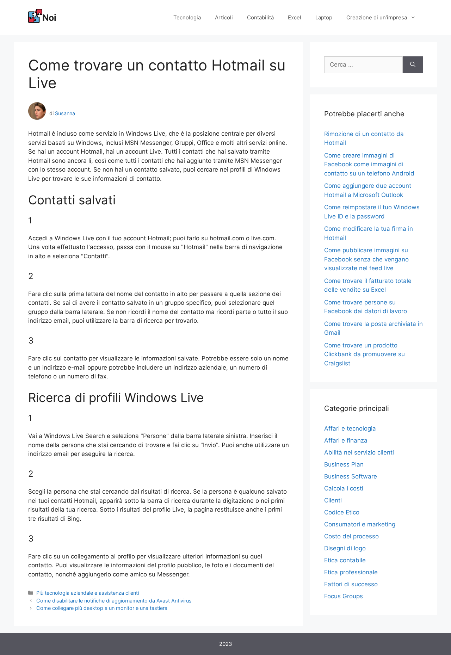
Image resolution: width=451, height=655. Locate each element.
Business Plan (344, 464)
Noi (49, 17)
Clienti (333, 500)
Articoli (224, 17)
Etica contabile (345, 560)
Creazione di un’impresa (376, 17)
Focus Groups (343, 596)
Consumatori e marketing (359, 524)
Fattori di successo (351, 584)
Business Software (350, 476)
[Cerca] (413, 64)
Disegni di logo (345, 548)
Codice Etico (341, 512)
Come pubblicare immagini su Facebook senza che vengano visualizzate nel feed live (366, 259)
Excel (294, 17)
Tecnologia (187, 17)
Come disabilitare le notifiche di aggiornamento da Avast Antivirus (114, 601)
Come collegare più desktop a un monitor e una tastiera (101, 608)
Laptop (323, 17)
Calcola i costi (343, 488)
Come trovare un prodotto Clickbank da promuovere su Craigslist (364, 354)
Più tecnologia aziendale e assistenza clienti (87, 593)
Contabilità (260, 17)
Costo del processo (351, 536)
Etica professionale (351, 572)
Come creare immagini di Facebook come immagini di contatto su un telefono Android (369, 164)
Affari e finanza (345, 440)
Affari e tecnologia (350, 428)
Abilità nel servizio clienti (359, 452)
